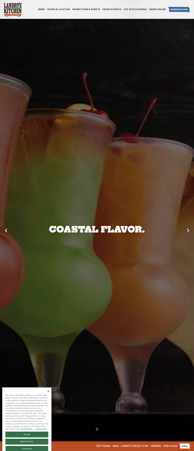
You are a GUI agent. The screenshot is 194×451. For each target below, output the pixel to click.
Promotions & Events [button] (86, 9)
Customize (27, 441)
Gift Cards (103, 446)
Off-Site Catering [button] (135, 9)
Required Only (26, 434)
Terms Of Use (40, 421)
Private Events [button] (111, 9)
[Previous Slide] (6, 230)
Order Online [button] (157, 9)
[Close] (48, 383)
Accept (26, 426)
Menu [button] (41, 9)
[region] (27, 414)
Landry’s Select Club (134, 446)
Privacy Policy (27, 421)
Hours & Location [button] (58, 9)
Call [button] (185, 446)
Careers (155, 446)
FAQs (116, 446)
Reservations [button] (179, 9)
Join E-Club (170, 446)
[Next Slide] (188, 230)
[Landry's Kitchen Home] (13, 9)
